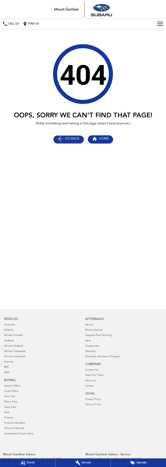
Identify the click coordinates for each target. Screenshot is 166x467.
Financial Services (14, 428)
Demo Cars (10, 402)
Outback (9, 341)
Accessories (92, 346)
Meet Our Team (94, 375)
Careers (89, 386)
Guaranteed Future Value (18, 434)
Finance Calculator (15, 423)
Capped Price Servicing (98, 335)
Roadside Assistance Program (102, 356)
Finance (8, 418)
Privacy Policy (93, 399)
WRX (7, 372)
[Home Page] (83, 9)
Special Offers (12, 386)
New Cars (9, 396)
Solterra (8, 330)
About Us (90, 380)
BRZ (6, 367)
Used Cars (10, 407)
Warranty (90, 351)
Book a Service (93, 330)
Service (89, 325)
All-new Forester (13, 335)
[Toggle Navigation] (160, 24)
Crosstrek (9, 325)
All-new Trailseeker (15, 351)
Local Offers (11, 391)
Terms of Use (93, 404)
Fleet (7, 412)
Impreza (8, 362)
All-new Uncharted (14, 356)
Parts (88, 341)
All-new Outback (13, 346)
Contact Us (91, 370)
